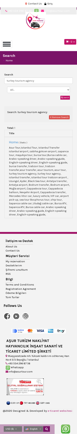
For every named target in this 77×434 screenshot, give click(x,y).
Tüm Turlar (12, 297)
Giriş (50, 3)
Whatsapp (17, 367)
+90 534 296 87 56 (19, 363)
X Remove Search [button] (59, 117)
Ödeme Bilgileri (16, 293)
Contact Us (34, 3)
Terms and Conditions (20, 284)
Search (8, 74)
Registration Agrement (21, 289)
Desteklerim (14, 265)
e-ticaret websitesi (60, 410)
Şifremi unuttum (17, 269)
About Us (11, 246)
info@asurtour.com (20, 371)
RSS (8, 273)
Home (9, 60)
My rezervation (15, 261)
